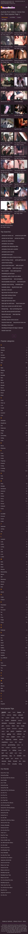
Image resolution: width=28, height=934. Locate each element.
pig (24, 734)
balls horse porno (17, 268)
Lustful (14, 556)
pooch (12, 731)
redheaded (21, 728)
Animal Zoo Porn (14, 827)
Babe (18, 62)
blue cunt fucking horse (16, 308)
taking (18, 744)
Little (14, 551)
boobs (20, 753)
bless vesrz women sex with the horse (12, 306)
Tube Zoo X (14, 832)
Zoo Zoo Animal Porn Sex (14, 880)
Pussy (24, 199)
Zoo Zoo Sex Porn (14, 830)
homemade (12, 723)
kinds (3, 747)
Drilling (14, 438)
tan (20, 761)
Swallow (14, 655)
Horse (10, 34)
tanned (19, 723)
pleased (20, 715)
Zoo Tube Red (14, 800)
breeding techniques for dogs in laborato (12, 328)
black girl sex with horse (8, 303)
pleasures (4, 750)
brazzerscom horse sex (19, 322)
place (23, 736)
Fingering (5, 185)
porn (4, 712)
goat (12, 758)
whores (21, 739)
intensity (4, 761)
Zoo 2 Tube (14, 782)
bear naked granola (16, 270)
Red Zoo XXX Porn (14, 810)
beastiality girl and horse (8, 273)
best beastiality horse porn (9, 281)
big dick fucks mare (17, 287)
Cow (14, 410)
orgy (10, 755)
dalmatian (4, 723)
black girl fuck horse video (8, 300)
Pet (14, 612)
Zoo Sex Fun (14, 792)
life (14, 755)
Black (18, 144)
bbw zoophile (5, 270)
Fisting (14, 465)
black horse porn (20, 303)
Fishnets (14, 463)
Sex (11, 227)
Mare (14, 564)
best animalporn (18, 279)
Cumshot (14, 412)
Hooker (14, 496)
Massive (14, 569)
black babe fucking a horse (9, 295)
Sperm (14, 645)
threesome (14, 728)
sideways (3, 763)
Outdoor (14, 599)
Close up (14, 402)
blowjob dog (5, 308)
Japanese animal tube (14, 860)
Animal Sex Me (14, 785)
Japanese (14, 526)
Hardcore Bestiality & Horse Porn (8, 3)
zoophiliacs (5, 742)
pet (23, 712)
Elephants (14, 448)
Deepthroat (14, 423)
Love (14, 554)
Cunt (14, 415)
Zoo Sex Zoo (14, 895)
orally (12, 717)
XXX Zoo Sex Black (14, 805)
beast (19, 712)
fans (18, 726)
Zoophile (14, 703)
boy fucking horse (6, 317)
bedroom (20, 720)
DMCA (24, 921)
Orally (14, 597)
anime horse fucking (7, 262)
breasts (15, 761)
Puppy (14, 619)
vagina (3, 731)
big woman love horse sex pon (10, 292)
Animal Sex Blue (14, 775)
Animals (16, 172)
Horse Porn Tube (14, 772)
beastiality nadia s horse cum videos (11, 276)
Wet (14, 683)
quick (16, 753)
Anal (14, 352)
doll (3, 758)
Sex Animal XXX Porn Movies (14, 777)
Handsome (14, 488)
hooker (7, 720)
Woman (14, 690)
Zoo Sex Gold (14, 845)
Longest (19, 17)
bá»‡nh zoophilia (6, 268)
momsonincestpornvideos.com (7, 2)
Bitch (14, 377)
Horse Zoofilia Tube (14, 840)
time (2, 739)
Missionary (14, 579)
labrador (3, 734)
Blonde (14, 382)
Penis (14, 607)
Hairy (14, 483)
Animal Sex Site (14, 812)
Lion (14, 549)
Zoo (14, 701)
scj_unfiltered (14, 657)
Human (14, 503)
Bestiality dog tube (14, 872)
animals (3, 715)
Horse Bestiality (14, 852)
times (24, 755)
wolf (25, 731)
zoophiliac (19, 731)
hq (22, 744)
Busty (14, 395)
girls (3, 726)
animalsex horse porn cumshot (10, 249)
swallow (18, 736)
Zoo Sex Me (14, 817)
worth (11, 753)
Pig (14, 614)
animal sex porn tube (20, 235)
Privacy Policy (17, 921)
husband (7, 747)
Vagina (14, 678)
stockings (8, 725)
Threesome (14, 665)
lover (3, 736)
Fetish (14, 458)
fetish (13, 726)
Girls (14, 476)
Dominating (14, 435)
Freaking (14, 468)
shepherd (13, 720)
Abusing (14, 347)
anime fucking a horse (7, 260)
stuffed (9, 763)
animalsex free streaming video (10, 246)
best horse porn (21, 281)
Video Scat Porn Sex (14, 885)
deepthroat (4, 744)
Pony (25, 172)
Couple (14, 408)
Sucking (14, 652)
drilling (14, 750)
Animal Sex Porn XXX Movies (14, 790)
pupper (13, 736)
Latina (14, 544)
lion (9, 750)
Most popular (5, 17)
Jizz (14, 531)
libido (9, 761)
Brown (14, 387)
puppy (9, 712)
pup (2, 720)
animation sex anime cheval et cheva (11, 257)
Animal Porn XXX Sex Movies (14, 807)
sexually (14, 764)
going (9, 734)
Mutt (14, 586)
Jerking (14, 528)
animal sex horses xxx (7, 235)
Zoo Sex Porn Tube (14, 855)
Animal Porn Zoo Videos (14, 857)
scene (8, 728)
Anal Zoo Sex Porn (14, 862)
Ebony (14, 445)
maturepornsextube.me (20, 1)
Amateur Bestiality (14, 825)
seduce (11, 742)
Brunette (5, 172)
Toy (14, 670)
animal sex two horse (7, 238)
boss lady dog (16, 314)
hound (14, 712)
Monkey (14, 581)
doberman (9, 715)
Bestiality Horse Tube (14, 875)
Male (2, 75)
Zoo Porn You (14, 837)
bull (3, 753)
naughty (24, 723)
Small (14, 642)
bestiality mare (19, 284)
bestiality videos (6, 287)
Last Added (12, 17)
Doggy (4, 62)
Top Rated (4, 19)
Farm (18, 75)
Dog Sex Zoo (14, 890)
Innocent (14, 516)
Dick (18, 158)
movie (7, 758)
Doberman (14, 428)
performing (4, 755)
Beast (14, 372)
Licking (8, 227)
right (24, 750)
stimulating (14, 747)
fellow (14, 715)
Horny (14, 498)
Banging (5, 158)
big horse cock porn (7, 289)
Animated (14, 357)
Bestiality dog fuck (14, 882)
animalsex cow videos (7, 243)
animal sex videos (19, 238)
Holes (7, 34)
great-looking (11, 745)
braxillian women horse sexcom (10, 319)
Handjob (14, 486)
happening (8, 739)
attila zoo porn (19, 265)
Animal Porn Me (14, 787)
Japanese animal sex (14, 892)
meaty (22, 726)
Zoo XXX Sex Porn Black (14, 887)
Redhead (14, 630)
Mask (14, 566)
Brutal (14, 392)
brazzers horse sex (7, 322)
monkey (19, 750)
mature (7, 736)
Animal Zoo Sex (14, 867)
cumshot (7, 717)
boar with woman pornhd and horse (11, 311)
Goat (14, 478)
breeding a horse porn (7, 325)
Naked (14, 592)
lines (24, 761)
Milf (14, 576)
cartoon (15, 739)
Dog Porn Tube (14, 835)
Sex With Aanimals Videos (14, 842)
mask (14, 734)
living (20, 764)
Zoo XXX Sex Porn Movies (14, 802)
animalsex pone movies (8, 251)
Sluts (14, 640)
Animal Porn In (14, 815)
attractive (17, 758)
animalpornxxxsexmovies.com (7, 1)
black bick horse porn (7, 298)
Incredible (14, 513)
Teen (14, 662)
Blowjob (14, 385)
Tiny (14, 667)
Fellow (14, 455)
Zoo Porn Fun (14, 797)
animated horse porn (7, 254)
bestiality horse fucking (8, 284)
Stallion (8, 48)
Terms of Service (7, 921)
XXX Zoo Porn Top (14, 822)
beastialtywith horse (7, 279)
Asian (14, 360)
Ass (1, 34)
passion (3, 728)
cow (7, 731)
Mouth (14, 584)
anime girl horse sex (20, 260)
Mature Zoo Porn (14, 877)
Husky (14, 508)
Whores (14, 685)
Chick (14, 400)
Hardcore (10, 158)
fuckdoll (19, 755)
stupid (20, 742)
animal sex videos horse (8, 241)
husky (17, 717)
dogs (22, 717)
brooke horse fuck (6, 330)
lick (21, 758)
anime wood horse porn (8, 265)
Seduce (14, 635)
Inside (14, 521)
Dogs (8, 62)
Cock (4, 34)
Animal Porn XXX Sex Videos (14, 820)
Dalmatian (14, 420)
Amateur (14, 350)
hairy (3, 717)
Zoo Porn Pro (14, 795)
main (7, 753)
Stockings (14, 650)
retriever (19, 734)
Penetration (14, 604)
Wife (14, 688)
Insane (14, 518)
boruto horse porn (6, 314)
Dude (14, 440)
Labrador (14, 539)
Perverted (12, 199)
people (19, 747)
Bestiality (14, 375)
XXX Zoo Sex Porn (14, 847)
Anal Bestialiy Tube (14, 850)
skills (16, 742)
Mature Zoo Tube (14, 865)
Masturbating (14, 571)
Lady (14, 541)
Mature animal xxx (14, 870)
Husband (14, 506)
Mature (14, 574)
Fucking (11, 62)
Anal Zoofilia (14, 780)
